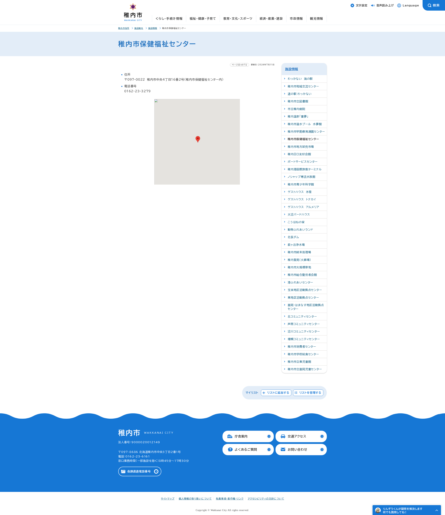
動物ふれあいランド (300, 229)
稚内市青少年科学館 (301, 184)
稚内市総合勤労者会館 (302, 274)
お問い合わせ (297, 449)
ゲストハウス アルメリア (303, 207)
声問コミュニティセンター (304, 324)
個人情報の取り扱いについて (195, 498)
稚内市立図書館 (298, 101)
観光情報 (316, 18)
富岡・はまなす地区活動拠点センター (306, 307)
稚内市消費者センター (302, 346)
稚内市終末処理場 (299, 252)
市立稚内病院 (296, 109)
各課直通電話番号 (139, 471)
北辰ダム (293, 237)
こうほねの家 (296, 222)
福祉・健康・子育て (203, 18)
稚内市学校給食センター (303, 354)
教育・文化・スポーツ (238, 18)
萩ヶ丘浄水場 (296, 244)
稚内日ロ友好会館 (299, 154)
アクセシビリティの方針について (266, 498)
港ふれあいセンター (300, 282)
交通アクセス (297, 436)
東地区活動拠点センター (303, 297)
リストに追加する (278, 392)
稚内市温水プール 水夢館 (305, 124)
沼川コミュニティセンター (304, 331)
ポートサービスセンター (303, 161)
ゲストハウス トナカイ (302, 199)
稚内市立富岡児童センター (305, 369)
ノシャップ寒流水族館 (301, 176)
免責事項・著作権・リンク (230, 498)
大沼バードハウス (299, 214)
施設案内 (138, 28)
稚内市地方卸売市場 (301, 146)
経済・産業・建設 (271, 18)
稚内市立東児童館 (299, 361)
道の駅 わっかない (300, 93)
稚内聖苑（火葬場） (299, 259)
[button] (436, 510)
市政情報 (296, 18)
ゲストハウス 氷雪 (300, 191)
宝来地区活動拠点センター (305, 290)
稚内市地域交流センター (303, 86)
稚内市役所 (123, 28)
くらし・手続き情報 (169, 18)
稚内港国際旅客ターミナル (305, 169)
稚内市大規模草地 (299, 267)
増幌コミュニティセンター (304, 339)
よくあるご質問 (246, 449)
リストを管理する (310, 392)
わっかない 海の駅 (300, 78)
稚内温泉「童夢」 (298, 116)
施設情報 (152, 28)
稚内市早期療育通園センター (306, 131)
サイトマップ (168, 498)
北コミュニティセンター (302, 316)
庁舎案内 (241, 436)
